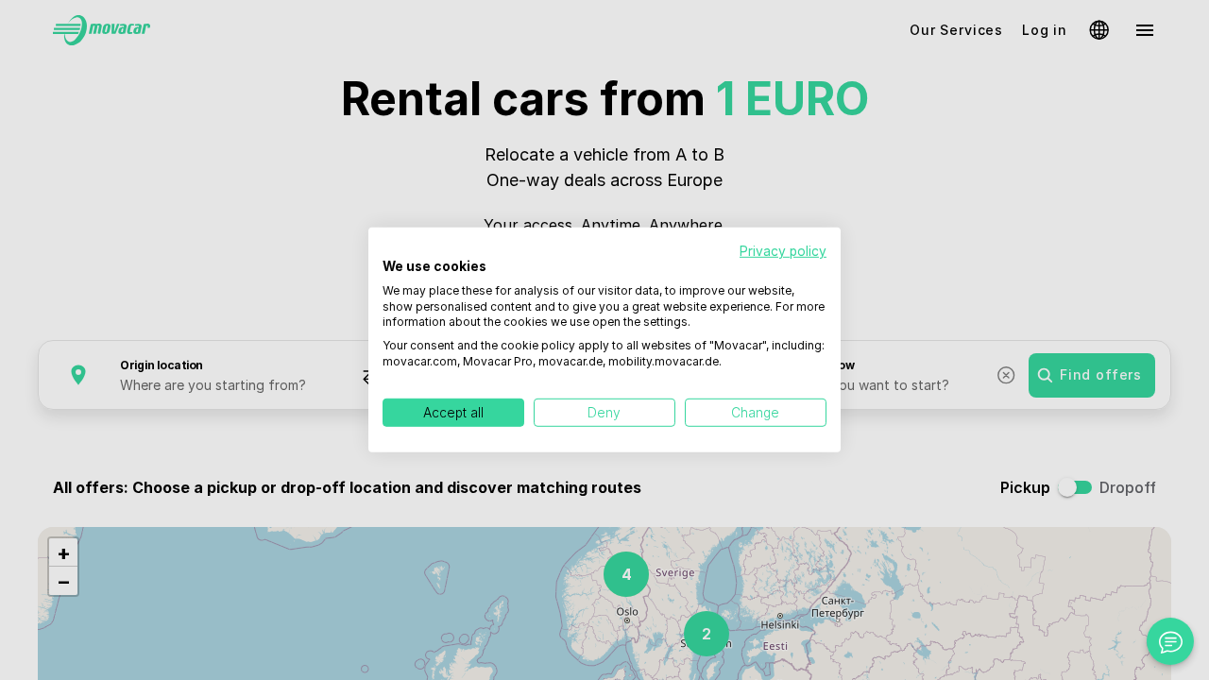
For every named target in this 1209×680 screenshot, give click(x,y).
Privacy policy (783, 251)
